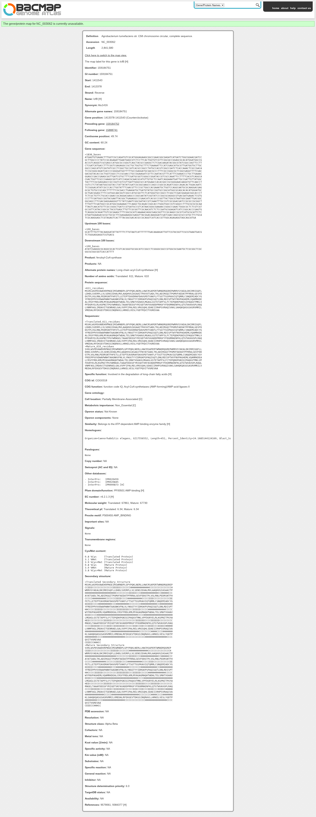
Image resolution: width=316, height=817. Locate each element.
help (293, 8)
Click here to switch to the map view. (106, 55)
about (284, 8)
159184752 (112, 123)
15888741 (112, 130)
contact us (304, 8)
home (275, 8)
